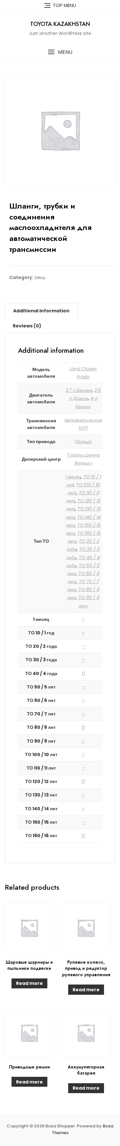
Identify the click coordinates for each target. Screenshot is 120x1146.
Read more (29, 983)
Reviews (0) (27, 326)
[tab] (41, 310)
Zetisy (39, 277)
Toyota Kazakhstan (60, 24)
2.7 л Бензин (79, 390)
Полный (83, 441)
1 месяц (73, 477)
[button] (60, 52)
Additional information (41, 311)
